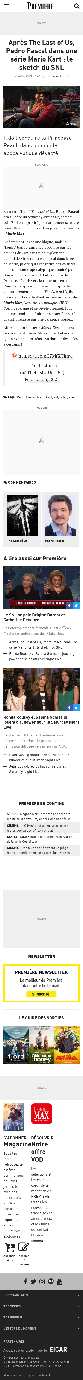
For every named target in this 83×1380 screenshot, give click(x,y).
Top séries (12, 1306)
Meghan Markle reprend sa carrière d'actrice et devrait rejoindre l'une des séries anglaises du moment (39, 817)
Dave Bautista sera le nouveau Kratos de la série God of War (39, 839)
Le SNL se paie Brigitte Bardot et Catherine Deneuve (34, 617)
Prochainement (16, 1295)
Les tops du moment (19, 1328)
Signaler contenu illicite (41, 1375)
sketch (73, 397)
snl (56, 397)
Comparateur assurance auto (21, 1357)
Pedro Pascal (26, 397)
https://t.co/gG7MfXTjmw (45, 356)
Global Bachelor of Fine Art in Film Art (26, 1361)
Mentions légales (13, 1375)
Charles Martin (59, 76)
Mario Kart (44, 397)
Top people (12, 1317)
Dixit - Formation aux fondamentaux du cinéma (32, 1366)
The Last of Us (17, 541)
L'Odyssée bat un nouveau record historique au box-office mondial (37, 828)
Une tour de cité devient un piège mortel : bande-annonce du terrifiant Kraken (38, 850)
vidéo (63, 397)
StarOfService (61, 1361)
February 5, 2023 (42, 379)
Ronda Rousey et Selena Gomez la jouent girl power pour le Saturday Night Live (41, 722)
